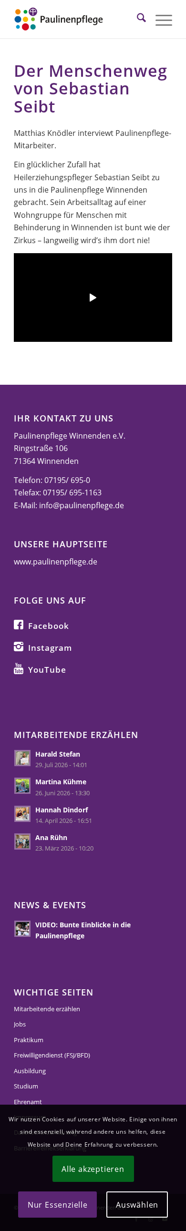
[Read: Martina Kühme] (22, 785)
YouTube (47, 669)
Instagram (50, 647)
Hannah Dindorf (61, 809)
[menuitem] (136, 19)
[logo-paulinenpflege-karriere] (77, 19)
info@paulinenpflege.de (81, 505)
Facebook (48, 625)
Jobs (20, 1024)
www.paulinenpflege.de (55, 561)
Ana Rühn (51, 837)
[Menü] (159, 19)
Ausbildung (30, 1071)
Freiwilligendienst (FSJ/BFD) (52, 1055)
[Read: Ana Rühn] (22, 841)
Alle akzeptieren (93, 1169)
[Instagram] (18, 646)
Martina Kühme (60, 781)
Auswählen (137, 1205)
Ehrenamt (28, 1102)
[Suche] (136, 19)
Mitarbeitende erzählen (47, 1009)
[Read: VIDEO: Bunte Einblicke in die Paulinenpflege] (22, 928)
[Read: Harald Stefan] (22, 758)
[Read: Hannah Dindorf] (22, 813)
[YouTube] (18, 668)
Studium (26, 1086)
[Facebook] (18, 624)
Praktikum (28, 1040)
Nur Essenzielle (58, 1205)
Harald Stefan (57, 754)
